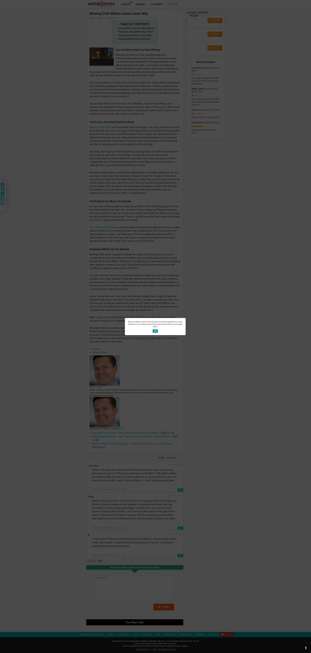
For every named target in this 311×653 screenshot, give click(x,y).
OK (155, 331)
